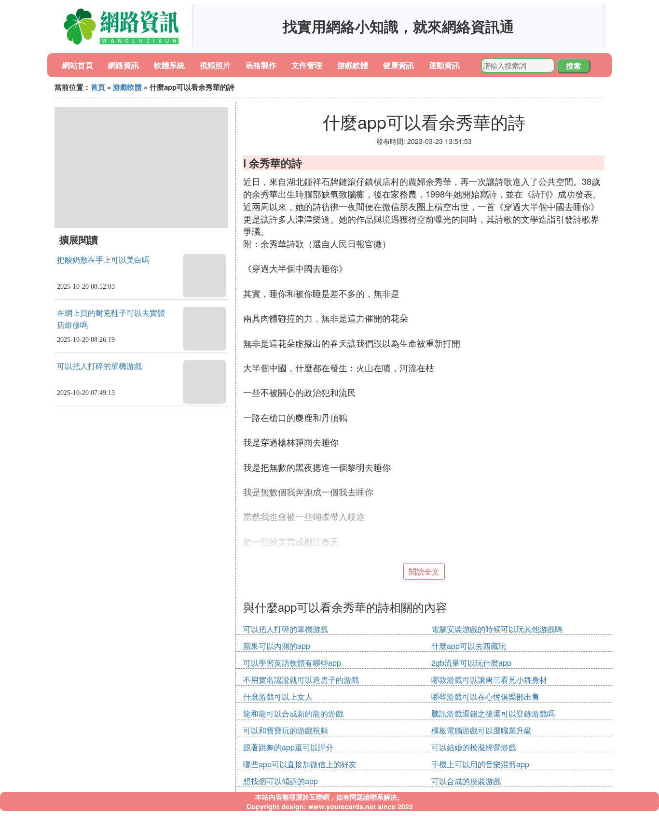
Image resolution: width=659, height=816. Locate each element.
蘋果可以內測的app (276, 645)
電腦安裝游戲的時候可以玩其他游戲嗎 (497, 628)
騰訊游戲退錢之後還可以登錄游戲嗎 (493, 713)
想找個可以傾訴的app (280, 781)
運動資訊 (444, 64)
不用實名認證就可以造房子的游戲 (301, 679)
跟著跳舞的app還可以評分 (288, 747)
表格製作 (261, 64)
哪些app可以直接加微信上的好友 (300, 764)
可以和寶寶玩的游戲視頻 (285, 730)
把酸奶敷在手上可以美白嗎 (103, 260)
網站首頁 (77, 64)
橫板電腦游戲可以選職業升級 (481, 730)
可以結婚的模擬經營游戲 (473, 747)
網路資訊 (123, 64)
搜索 (573, 65)
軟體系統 (169, 64)
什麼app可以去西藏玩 (468, 645)
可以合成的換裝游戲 (466, 781)
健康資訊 (398, 64)
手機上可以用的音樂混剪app (480, 764)
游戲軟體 (352, 64)
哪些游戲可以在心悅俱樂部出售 (485, 696)
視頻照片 (215, 64)
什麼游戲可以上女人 (278, 696)
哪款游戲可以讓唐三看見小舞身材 (489, 679)
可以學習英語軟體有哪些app (292, 662)
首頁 (98, 87)
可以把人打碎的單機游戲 (99, 366)
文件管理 (306, 64)
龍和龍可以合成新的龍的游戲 (293, 713)
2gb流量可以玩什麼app (471, 662)
